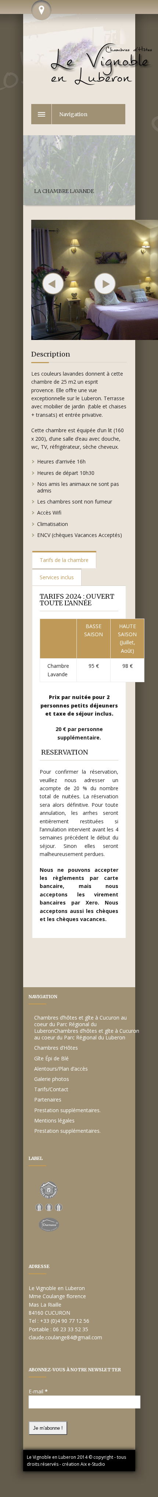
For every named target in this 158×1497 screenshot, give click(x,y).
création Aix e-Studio (83, 1464)
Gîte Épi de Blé (51, 1058)
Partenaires (47, 1099)
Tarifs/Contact (51, 1089)
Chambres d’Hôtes (56, 1047)
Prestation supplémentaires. (67, 1110)
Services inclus (57, 577)
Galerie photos (51, 1078)
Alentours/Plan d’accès (61, 1068)
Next (105, 283)
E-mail (38, 1391)
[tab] (64, 559)
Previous (53, 283)
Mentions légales (54, 1120)
